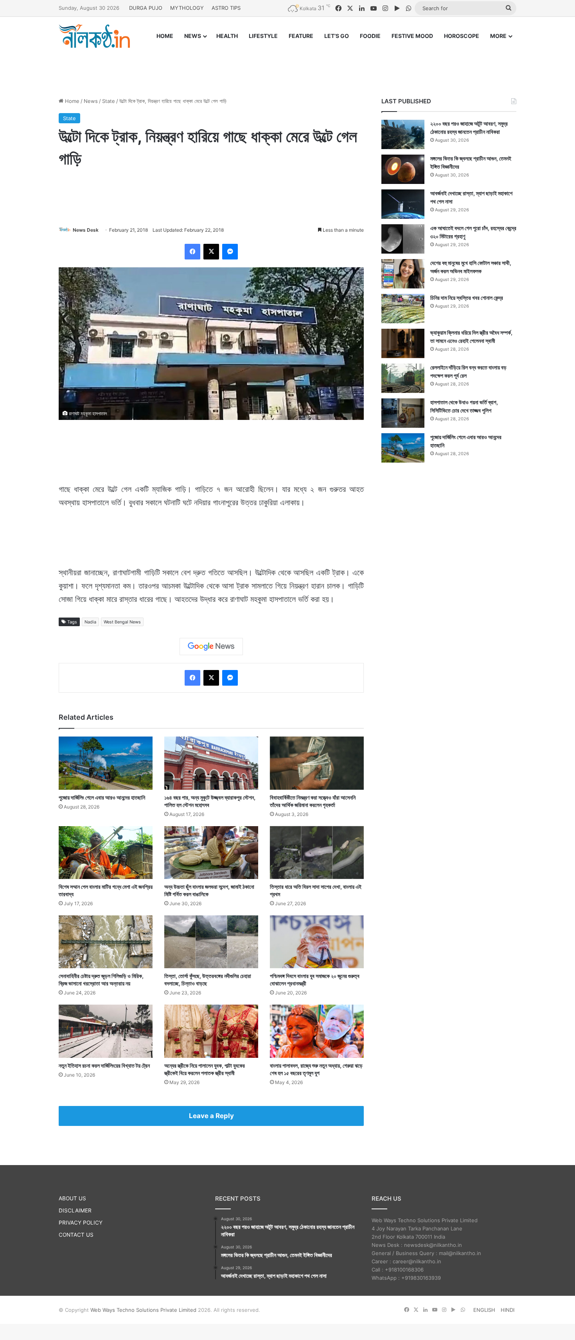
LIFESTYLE (263, 35)
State (108, 101)
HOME (164, 35)
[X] (211, 251)
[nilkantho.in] (94, 36)
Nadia (90, 622)
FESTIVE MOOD (412, 35)
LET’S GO (336, 35)
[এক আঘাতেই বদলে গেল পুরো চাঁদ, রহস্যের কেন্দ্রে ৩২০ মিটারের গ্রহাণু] (402, 239)
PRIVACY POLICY (80, 1222)
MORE (498, 35)
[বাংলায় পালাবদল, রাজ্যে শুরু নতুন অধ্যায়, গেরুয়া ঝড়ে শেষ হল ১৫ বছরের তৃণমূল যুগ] (317, 1031)
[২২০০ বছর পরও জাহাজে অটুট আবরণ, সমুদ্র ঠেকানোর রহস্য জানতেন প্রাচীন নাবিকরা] (402, 134)
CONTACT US (76, 1235)
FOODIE (370, 35)
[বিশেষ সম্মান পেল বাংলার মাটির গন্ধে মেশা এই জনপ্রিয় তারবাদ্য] (106, 852)
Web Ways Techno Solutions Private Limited (143, 1310)
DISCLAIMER (75, 1210)
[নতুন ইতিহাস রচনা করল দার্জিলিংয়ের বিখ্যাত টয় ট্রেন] (106, 1031)
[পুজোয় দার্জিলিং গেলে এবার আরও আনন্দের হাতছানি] (106, 763)
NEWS (192, 35)
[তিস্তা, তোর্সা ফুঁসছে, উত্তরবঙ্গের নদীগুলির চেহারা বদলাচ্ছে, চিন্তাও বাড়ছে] (211, 941)
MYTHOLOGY (187, 8)
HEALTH (227, 35)
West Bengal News (122, 622)
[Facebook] (192, 251)
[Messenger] (230, 251)
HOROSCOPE (461, 35)
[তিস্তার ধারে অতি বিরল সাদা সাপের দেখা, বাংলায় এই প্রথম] (317, 852)
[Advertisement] (287, 65)
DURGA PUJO (145, 8)
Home (71, 101)
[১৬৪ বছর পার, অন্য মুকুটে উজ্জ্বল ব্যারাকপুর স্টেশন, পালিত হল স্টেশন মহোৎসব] (211, 763)
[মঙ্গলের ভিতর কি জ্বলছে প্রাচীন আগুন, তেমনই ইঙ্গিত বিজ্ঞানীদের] (402, 169)
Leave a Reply (211, 1116)
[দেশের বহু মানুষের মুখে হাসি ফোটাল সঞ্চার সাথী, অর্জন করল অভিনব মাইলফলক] (402, 273)
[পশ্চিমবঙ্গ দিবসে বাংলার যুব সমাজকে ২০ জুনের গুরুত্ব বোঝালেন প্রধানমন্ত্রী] (317, 941)
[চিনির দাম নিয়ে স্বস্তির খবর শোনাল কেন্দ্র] (402, 308)
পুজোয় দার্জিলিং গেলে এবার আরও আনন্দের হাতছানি (102, 797)
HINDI (507, 1310)
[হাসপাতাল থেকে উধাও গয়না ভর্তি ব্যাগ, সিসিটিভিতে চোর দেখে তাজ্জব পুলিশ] (402, 413)
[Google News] (211, 646)
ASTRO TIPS (226, 8)
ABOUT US (72, 1198)
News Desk (86, 230)
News (91, 101)
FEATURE (301, 35)
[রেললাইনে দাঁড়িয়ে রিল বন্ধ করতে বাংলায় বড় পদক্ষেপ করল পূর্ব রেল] (402, 378)
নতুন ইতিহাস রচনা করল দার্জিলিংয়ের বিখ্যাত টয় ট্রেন (104, 1065)
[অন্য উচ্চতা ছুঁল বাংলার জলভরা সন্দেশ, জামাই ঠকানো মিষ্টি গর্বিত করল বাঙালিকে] (211, 852)
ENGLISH (484, 1310)
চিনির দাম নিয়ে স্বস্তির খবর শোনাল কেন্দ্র (466, 297)
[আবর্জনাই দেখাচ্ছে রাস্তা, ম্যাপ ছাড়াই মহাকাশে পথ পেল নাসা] (402, 204)
